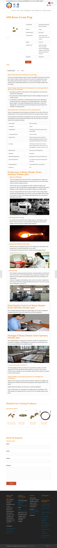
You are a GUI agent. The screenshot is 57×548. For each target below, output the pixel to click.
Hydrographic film (10, 528)
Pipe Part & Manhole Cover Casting (46, 525)
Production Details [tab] (11, 70)
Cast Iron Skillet (45, 516)
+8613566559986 (25, 1)
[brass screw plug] (14, 29)
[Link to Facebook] (45, 546)
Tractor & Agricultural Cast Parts (46, 536)
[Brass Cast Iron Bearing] (1, 274)
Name (8, 444)
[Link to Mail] (50, 546)
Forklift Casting (45, 522)
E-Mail (8, 451)
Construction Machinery (44, 519)
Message (8, 465)
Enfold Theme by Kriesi (30, 546)
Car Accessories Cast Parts (46, 513)
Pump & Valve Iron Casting (45, 530)
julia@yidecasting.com (13, 1)
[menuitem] (47, 5)
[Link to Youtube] (48, 546)
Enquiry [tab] (22, 70)
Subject (8, 458)
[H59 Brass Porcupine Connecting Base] (56, 274)
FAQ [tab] (18, 70)
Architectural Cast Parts (45, 508)
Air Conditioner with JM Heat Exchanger (46, 504)
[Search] (47, 5)
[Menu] (50, 5)
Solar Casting (44, 533)
